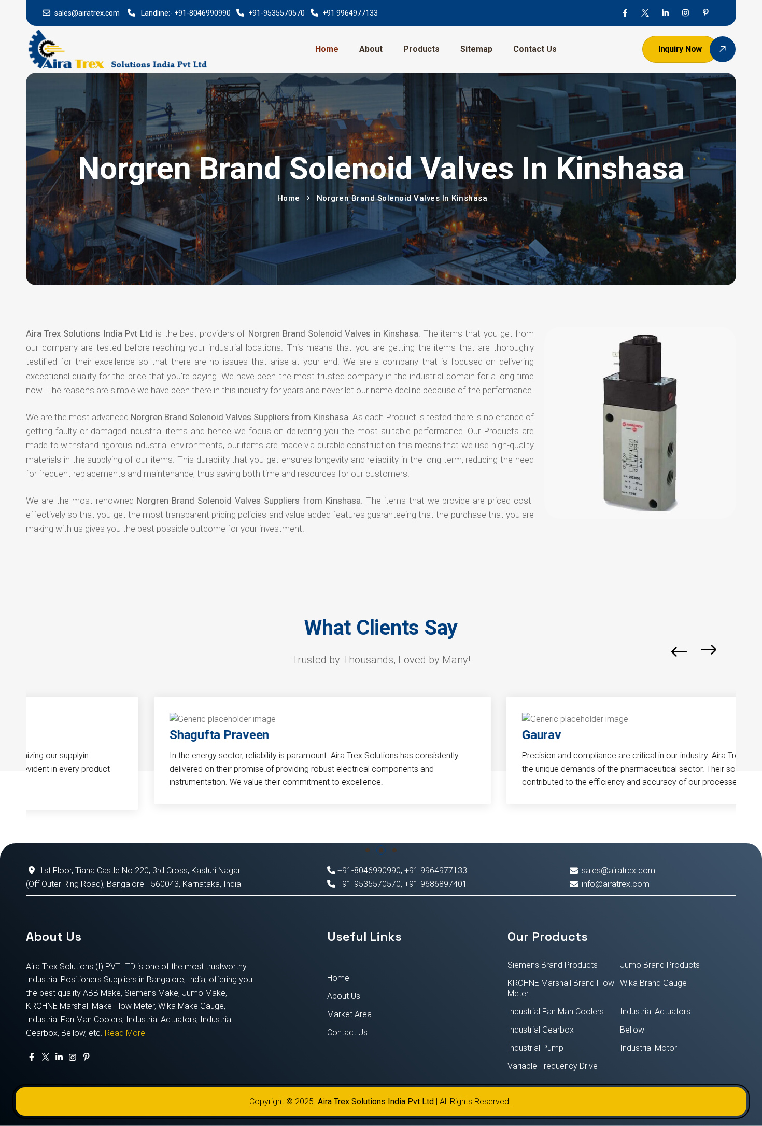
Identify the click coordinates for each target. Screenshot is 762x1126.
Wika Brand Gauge (653, 983)
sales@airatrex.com (87, 13)
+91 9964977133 (350, 13)
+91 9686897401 (435, 884)
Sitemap (476, 49)
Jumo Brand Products (660, 965)
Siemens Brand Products (552, 965)
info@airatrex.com (615, 884)
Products (421, 49)
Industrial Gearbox (540, 1030)
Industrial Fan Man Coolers (555, 1012)
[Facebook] (624, 13)
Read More (125, 1033)
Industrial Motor (648, 1048)
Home (326, 49)
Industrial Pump (535, 1048)
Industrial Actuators (655, 1012)
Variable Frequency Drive (552, 1066)
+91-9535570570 (276, 13)
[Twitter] (645, 13)
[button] (733, 651)
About (371, 49)
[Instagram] (685, 13)
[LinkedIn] (665, 13)
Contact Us (535, 49)
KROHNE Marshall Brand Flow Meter (560, 988)
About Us (343, 996)
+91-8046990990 (202, 13)
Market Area (349, 1014)
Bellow (632, 1030)
